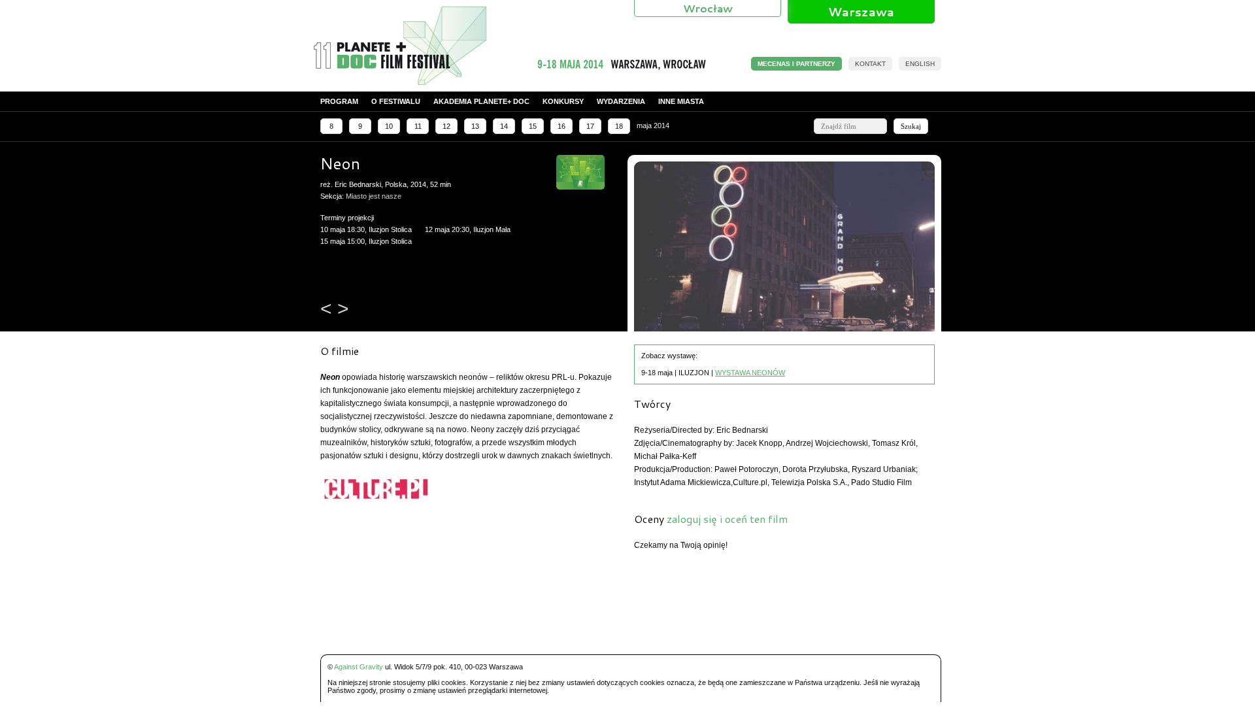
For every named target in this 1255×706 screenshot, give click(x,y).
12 (446, 126)
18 (619, 126)
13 (475, 126)
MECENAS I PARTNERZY (796, 63)
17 (590, 126)
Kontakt (870, 63)
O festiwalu (395, 101)
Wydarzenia (621, 101)
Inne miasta (681, 101)
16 (561, 126)
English (920, 63)
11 (418, 126)
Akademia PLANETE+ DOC (481, 101)
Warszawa (861, 11)
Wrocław (708, 8)
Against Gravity (358, 667)
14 (504, 126)
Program (339, 101)
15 (533, 126)
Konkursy (563, 101)
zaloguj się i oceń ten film (727, 518)
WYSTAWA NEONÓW (750, 373)
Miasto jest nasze (373, 196)
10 (389, 126)
